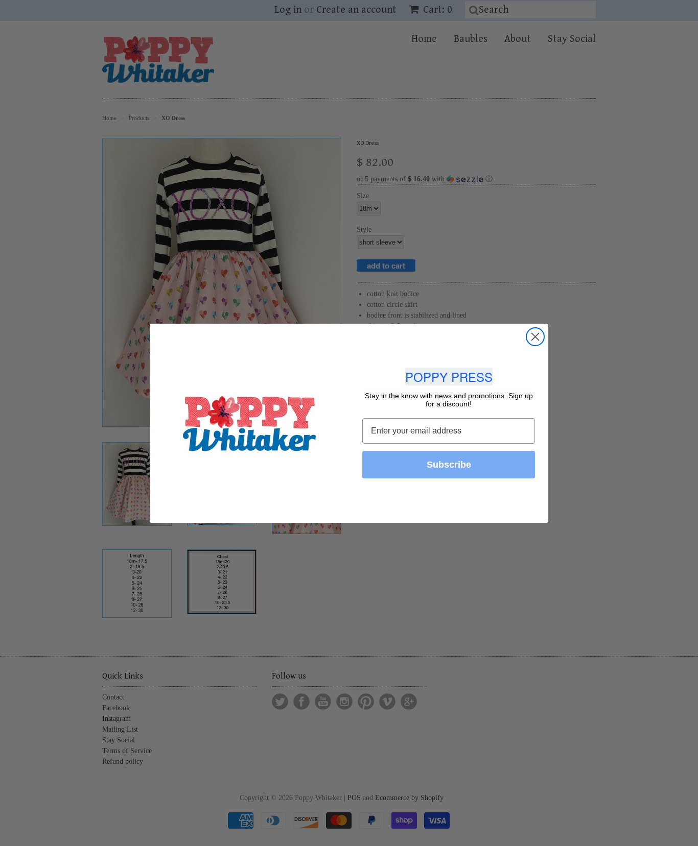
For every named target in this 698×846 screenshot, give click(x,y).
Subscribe (449, 465)
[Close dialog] (535, 337)
